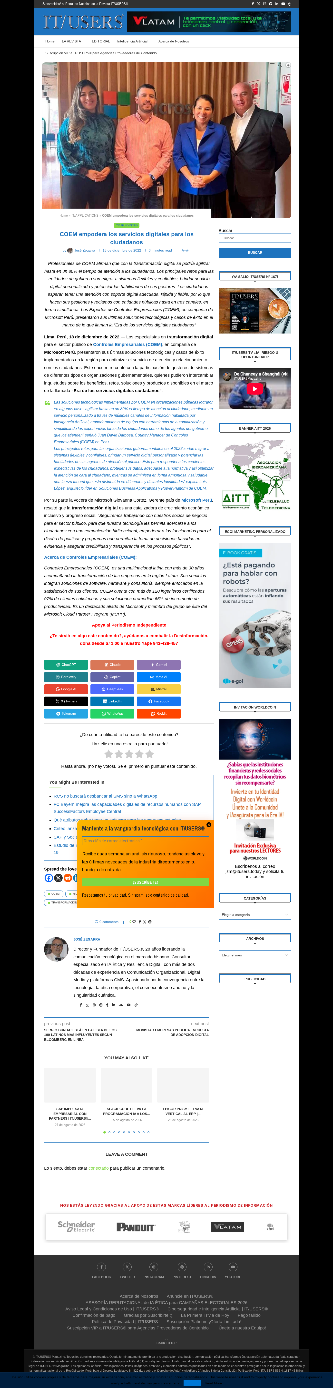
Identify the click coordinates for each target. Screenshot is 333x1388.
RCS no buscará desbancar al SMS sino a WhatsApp (105, 796)
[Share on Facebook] (140, 922)
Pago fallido (249, 1315)
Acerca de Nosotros (173, 41)
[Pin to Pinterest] (150, 922)
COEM (55, 893)
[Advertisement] (255, 1064)
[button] (51, 1100)
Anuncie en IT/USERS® (190, 1296)
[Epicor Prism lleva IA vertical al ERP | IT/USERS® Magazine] (183, 1085)
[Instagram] (264, 4)
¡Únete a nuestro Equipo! (241, 1328)
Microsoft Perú (196, 500)
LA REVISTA (71, 41)
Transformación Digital (69, 902)
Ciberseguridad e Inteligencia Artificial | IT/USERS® (217, 1309)
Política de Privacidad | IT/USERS (125, 1321)
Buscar (225, 230)
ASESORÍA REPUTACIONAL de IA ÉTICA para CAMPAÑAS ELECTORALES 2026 (166, 1302)
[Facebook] (253, 4)
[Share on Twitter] (144, 922)
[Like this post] (134, 922)
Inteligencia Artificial (132, 41)
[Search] (279, 65)
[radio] (108, 755)
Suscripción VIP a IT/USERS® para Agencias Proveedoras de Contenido (101, 53)
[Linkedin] (276, 4)
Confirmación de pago (93, 1315)
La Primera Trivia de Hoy (205, 1315)
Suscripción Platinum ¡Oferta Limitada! (203, 1321)
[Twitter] (258, 4)
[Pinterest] (270, 4)
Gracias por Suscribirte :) (148, 1315)
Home (50, 41)
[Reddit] (68, 878)
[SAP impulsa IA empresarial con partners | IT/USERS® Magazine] (70, 1085)
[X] (58, 878)
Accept (192, 1383)
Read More (213, 1383)
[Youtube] (283, 4)
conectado (98, 1168)
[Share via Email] (155, 922)
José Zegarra (86, 939)
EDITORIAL (101, 41)
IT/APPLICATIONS (84, 215)
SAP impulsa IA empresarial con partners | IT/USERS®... (70, 1113)
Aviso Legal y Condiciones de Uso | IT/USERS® (112, 1309)
